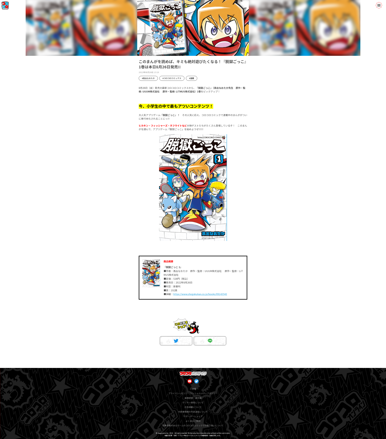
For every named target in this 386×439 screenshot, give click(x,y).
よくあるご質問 (193, 420)
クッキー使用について (193, 402)
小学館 (193, 388)
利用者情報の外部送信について (193, 411)
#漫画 (191, 78)
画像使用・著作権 (193, 397)
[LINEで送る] (210, 340)
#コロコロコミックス (172, 78)
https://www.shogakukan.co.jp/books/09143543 (200, 294)
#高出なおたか (148, 78)
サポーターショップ (193, 416)
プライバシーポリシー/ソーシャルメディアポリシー (193, 393)
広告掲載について (193, 407)
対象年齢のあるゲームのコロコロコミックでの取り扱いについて (193, 425)
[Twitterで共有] (176, 340)
